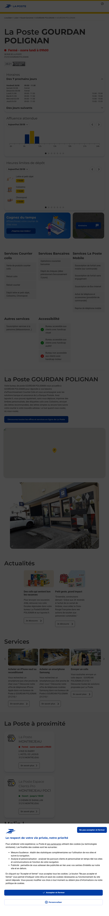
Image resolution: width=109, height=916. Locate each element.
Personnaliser (55, 902)
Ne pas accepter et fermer (92, 830)
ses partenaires (54, 844)
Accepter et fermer (55, 892)
